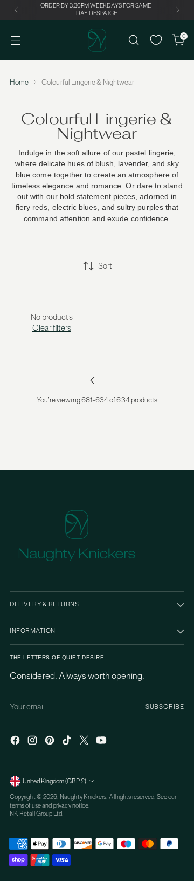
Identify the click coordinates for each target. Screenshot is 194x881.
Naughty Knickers (83, 797)
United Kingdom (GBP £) (54, 781)
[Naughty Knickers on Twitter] (85, 741)
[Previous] (16, 10)
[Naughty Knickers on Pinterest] (50, 741)
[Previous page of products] (92, 380)
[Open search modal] (133, 40)
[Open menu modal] (15, 40)
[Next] (178, 10)
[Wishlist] (156, 40)
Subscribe (165, 707)
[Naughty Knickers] (97, 40)
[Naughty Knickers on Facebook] (16, 741)
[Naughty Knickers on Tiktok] (67, 741)
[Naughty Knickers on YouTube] (102, 741)
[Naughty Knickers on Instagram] (33, 741)
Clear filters (51, 328)
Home (19, 82)
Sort (105, 266)
